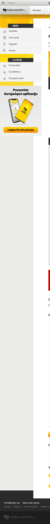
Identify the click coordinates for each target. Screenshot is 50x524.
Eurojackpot (14, 65)
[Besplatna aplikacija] (20, 135)
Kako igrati (14, 37)
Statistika (13, 31)
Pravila (12, 50)
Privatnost (17, 507)
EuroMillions (15, 72)
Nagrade (13, 44)
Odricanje (7, 507)
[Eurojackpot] (14, 10)
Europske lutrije (16, 78)
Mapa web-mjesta (31, 503)
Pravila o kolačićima (31, 507)
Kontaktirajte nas (12, 503)
